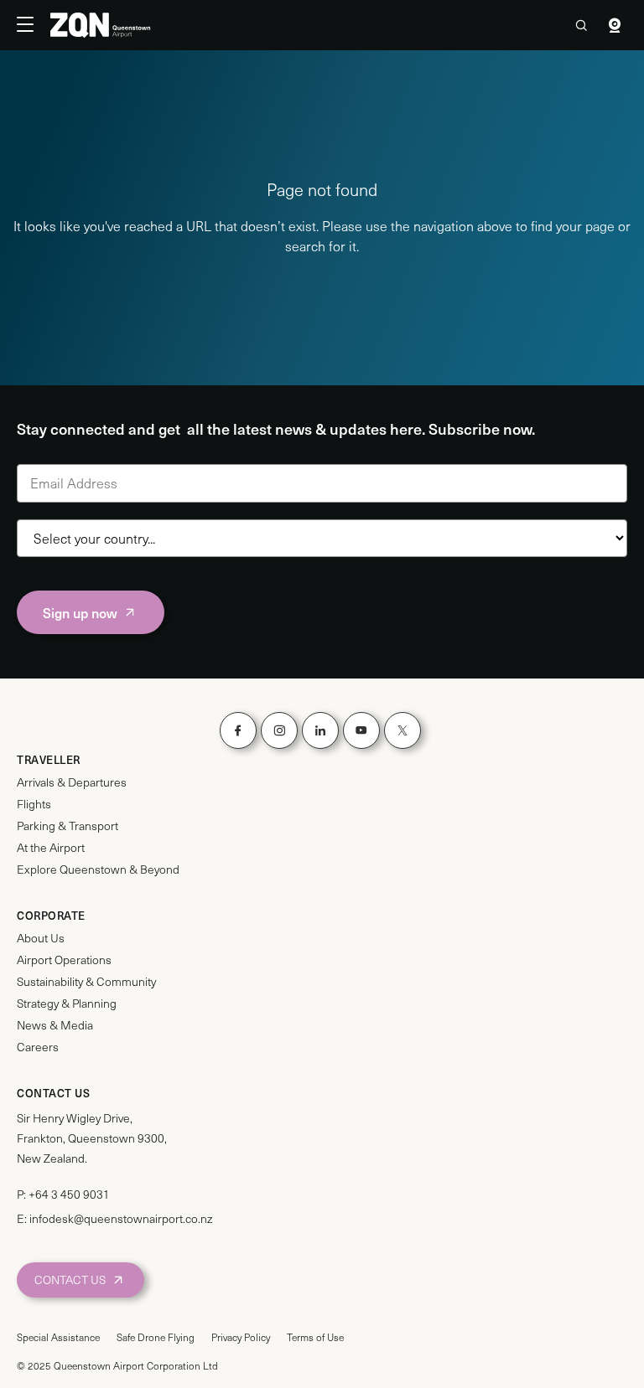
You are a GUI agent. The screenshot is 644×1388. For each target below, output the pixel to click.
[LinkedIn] (320, 730)
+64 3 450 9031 (69, 1194)
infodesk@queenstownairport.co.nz (120, 1218)
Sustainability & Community (86, 981)
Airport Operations (64, 959)
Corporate (51, 915)
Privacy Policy (240, 1337)
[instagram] (279, 730)
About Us (41, 938)
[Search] (581, 25)
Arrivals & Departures (72, 782)
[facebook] (238, 730)
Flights (34, 804)
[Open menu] (33, 25)
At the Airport (51, 847)
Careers (38, 1047)
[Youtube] (361, 730)
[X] (402, 730)
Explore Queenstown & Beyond (98, 869)
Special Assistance (58, 1337)
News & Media (55, 1025)
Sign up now (80, 612)
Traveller (48, 759)
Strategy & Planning (67, 1003)
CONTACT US (70, 1279)
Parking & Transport (67, 825)
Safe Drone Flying (156, 1337)
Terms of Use (315, 1337)
